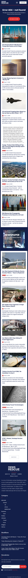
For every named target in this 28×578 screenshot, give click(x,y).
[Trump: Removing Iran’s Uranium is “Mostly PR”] (14, 67)
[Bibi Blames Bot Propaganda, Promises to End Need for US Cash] (14, 202)
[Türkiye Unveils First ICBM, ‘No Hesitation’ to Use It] (14, 361)
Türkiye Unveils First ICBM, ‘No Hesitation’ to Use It (11, 372)
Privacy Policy (14, 569)
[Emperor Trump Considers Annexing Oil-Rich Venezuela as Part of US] (14, 169)
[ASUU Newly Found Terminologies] (14, 394)
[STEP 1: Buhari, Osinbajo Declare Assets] (14, 428)
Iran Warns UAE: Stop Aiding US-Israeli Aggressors (12, 338)
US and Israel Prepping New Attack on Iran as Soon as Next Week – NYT (14, 112)
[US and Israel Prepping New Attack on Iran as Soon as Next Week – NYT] (14, 101)
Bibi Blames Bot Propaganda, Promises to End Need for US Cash (13, 214)
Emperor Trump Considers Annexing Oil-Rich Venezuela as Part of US (13, 180)
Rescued (4, 407)
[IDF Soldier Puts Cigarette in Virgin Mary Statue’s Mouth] (14, 294)
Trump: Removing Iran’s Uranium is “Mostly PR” (12, 541)
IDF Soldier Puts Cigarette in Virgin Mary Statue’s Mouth (13, 305)
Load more (13, 457)
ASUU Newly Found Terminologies (12, 405)
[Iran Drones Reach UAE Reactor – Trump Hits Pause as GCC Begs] (14, 34)
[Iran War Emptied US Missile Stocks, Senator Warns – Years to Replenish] (14, 260)
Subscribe (23, 566)
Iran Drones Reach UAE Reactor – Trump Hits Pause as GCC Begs (12, 45)
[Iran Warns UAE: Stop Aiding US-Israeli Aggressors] (14, 327)
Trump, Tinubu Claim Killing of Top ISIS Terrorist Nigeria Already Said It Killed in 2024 (13, 146)
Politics (4, 150)
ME (3, 48)
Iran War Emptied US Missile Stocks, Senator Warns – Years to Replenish (13, 272)
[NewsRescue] (5, 2)
